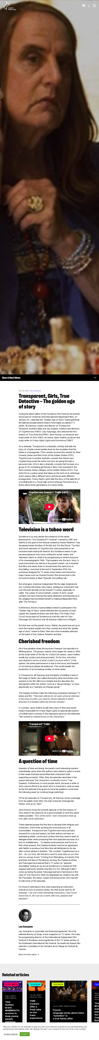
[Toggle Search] (89, 6)
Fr (83, 6)
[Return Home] (11, 5)
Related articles (15, 974)
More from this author (28, 954)
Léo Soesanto (35, 391)
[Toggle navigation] (94, 5)
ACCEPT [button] (24, 1034)
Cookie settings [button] (11, 1034)
